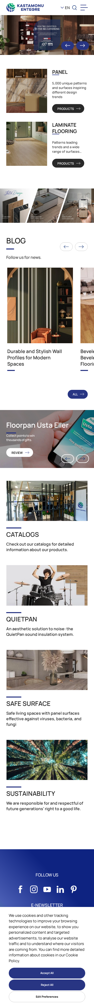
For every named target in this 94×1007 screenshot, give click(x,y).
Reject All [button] (47, 985)
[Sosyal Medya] (20, 888)
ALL (75, 394)
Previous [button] (67, 45)
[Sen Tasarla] (47, 205)
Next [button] (82, 45)
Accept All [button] (47, 973)
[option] (47, 35)
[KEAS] (25, 7)
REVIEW (17, 453)
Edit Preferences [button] (47, 996)
